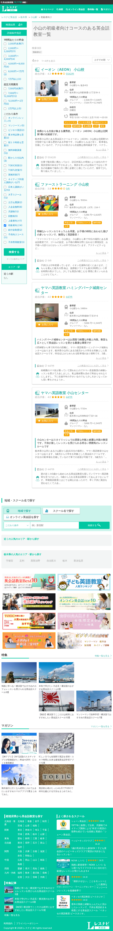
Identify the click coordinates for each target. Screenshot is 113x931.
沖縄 (42, 877)
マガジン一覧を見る (100, 726)
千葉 (44, 829)
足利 (22, 560)
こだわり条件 (12, 525)
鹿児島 (36, 872)
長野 (27, 842)
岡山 (27, 859)
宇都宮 (9, 560)
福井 (20, 847)
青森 (29, 821)
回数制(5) (13, 216)
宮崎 (35, 877)
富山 (42, 842)
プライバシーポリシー (27, 923)
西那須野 (35, 560)
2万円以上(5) (14, 108)
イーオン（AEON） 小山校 (62, 69)
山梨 (42, 834)
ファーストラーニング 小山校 (65, 184)
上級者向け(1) (15, 220)
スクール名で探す (63, 510)
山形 (27, 825)
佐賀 (20, 877)
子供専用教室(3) (16, 242)
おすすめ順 (99, 59)
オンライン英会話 (76, 9)
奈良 (20, 855)
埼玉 (37, 829)
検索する (14, 251)
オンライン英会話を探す (24, 517)
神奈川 (28, 829)
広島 (20, 859)
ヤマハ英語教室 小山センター (65, 393)
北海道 (21, 821)
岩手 (37, 821)
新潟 (20, 842)
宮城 (20, 825)
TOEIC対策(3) (15, 165)
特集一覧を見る (102, 655)
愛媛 (20, 868)
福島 (35, 825)
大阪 (20, 851)
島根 (20, 864)
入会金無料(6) (15, 206)
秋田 (44, 821)
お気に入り (47, 99)
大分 (27, 877)
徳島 (42, 868)
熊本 (27, 872)
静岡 (27, 838)
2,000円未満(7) (16, 43)
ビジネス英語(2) (16, 130)
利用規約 (8, 923)
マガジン (107, 9)
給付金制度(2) (15, 229)
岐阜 (42, 838)
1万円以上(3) (14, 79)
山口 (35, 859)
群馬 (27, 834)
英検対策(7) (14, 174)
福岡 (20, 872)
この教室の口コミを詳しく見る (91, 157)
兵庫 (27, 851)
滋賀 (42, 851)
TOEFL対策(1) (15, 170)
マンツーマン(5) (16, 125)
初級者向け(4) (15, 225)
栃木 (65, 560)
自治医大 (51, 560)
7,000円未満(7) (15, 88)
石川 (35, 842)
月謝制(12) (13, 211)
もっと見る (101, 149)
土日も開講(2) (15, 202)
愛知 (20, 838)
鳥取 (42, 859)
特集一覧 (94, 9)
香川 (27, 868)
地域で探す (24, 510)
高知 (35, 868)
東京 (20, 829)
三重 (35, 838)
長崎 (44, 872)
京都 (35, 851)
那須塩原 (78, 560)
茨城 (20, 834)
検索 (61, 9)
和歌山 (28, 855)
